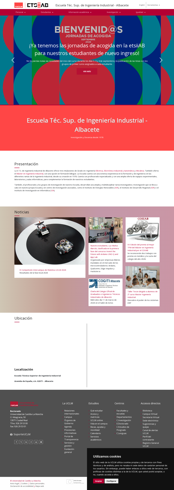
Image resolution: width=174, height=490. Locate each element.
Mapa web (39, 486)
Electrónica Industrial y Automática (119, 170)
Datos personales (37, 483)
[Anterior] (13, 60)
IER (116, 187)
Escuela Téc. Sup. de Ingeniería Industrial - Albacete (92, 5)
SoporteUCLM (22, 434)
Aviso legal (14, 483)
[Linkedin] (26, 442)
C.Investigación (124, 420)
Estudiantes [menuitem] (46, 12)
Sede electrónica (150, 420)
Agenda (68, 426)
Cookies (24, 483)
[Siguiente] (161, 60)
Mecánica (140, 170)
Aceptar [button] (98, 481)
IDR (152, 187)
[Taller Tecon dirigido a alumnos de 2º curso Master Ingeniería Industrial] (142, 286)
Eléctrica (99, 170)
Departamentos (124, 417)
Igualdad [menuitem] (140, 12)
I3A (52, 190)
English (142, 5)
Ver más (87, 60)
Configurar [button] (111, 481)
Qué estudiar (96, 410)
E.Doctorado (122, 423)
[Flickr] (41, 442)
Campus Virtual (150, 414)
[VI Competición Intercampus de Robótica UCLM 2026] (50, 247)
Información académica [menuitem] (79, 12)
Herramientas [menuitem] (152, 5)
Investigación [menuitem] (113, 12)
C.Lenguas (121, 433)
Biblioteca (147, 410)
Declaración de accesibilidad (21, 486)
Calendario (95, 433)
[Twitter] (21, 442)
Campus (68, 417)
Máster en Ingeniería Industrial (29, 173)
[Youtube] (36, 442)
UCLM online (96, 420)
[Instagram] (31, 442)
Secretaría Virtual (151, 417)
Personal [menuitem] (20, 12)
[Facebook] (16, 442)
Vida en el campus (99, 423)
